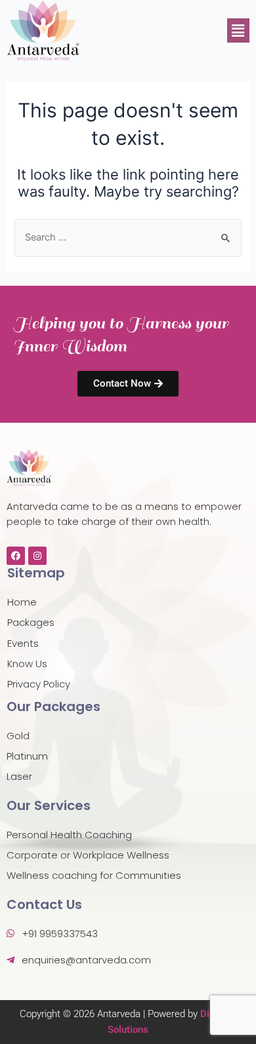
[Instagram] (37, 556)
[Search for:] (127, 237)
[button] (238, 30)
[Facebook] (16, 556)
